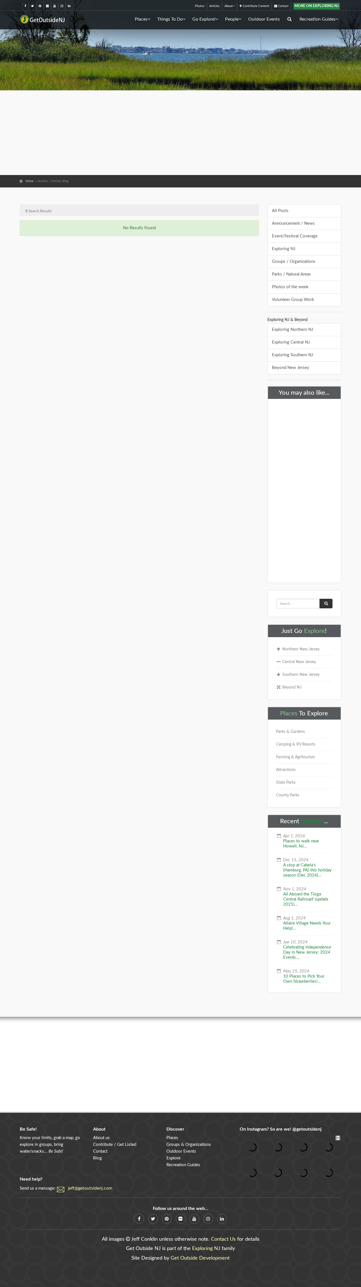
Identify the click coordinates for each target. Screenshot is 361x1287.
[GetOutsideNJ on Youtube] (54, 6)
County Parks (287, 795)
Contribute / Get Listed (114, 1144)
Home (29, 181)
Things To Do (170, 19)
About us (101, 1138)
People (232, 19)
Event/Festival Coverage (295, 236)
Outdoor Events (264, 19)
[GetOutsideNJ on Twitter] (32, 6)
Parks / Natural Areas (291, 274)
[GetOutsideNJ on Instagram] (62, 6)
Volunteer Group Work (293, 300)
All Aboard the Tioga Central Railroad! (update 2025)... (305, 899)
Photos (199, 6)
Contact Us (223, 1239)
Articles (214, 6)
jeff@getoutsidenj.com (90, 1188)
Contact (283, 6)
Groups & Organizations (188, 1144)
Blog (97, 1158)
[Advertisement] (180, 132)
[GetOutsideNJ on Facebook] (25, 6)
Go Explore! (203, 19)
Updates (312, 821)
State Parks (286, 783)
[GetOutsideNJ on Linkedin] (69, 6)
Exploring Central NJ (291, 342)
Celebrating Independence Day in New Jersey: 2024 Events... (307, 952)
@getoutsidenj (307, 1129)
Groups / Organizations (293, 261)
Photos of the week (290, 287)
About (228, 6)
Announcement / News (293, 223)
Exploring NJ (283, 249)
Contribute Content (255, 6)
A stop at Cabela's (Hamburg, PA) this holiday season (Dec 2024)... (307, 870)
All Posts (280, 211)
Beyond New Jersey (290, 368)
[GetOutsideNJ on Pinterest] (40, 6)
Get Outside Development (200, 1258)
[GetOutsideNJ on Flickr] (47, 6)
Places (141, 19)
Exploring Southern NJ (292, 355)
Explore (314, 631)
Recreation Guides (318, 19)
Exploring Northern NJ (292, 329)
